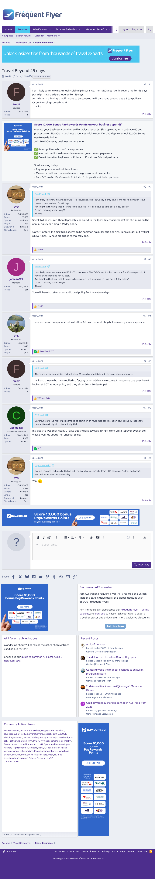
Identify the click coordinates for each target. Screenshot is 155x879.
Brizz (49, 738)
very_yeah (48, 755)
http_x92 (48, 758)
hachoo (8, 748)
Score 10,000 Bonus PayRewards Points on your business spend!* (78, 124)
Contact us (73, 851)
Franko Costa (36, 758)
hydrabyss (63, 751)
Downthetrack (11, 744)
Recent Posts (89, 638)
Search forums (24, 36)
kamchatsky (56, 741)
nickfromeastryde (60, 744)
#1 (150, 84)
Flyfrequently (39, 738)
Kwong (37, 751)
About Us (60, 851)
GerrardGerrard (35, 734)
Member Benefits (96, 29)
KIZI (71, 738)
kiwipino (8, 738)
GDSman (17, 738)
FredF (8, 76)
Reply (148, 114)
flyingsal (45, 741)
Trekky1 (67, 741)
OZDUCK (62, 734)
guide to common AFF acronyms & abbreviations (33, 659)
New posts (7, 36)
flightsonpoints (20, 748)
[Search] (149, 29)
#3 (149, 259)
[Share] (145, 84)
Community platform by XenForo (77, 858)
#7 (149, 458)
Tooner (27, 738)
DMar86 (22, 734)
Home (8, 29)
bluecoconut (10, 734)
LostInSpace (43, 744)
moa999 (25, 755)
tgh (6, 741)
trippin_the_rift (12, 755)
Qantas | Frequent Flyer (98, 664)
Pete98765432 (11, 731)
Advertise (142, 851)
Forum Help (118, 851)
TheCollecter (53, 748)
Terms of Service (90, 851)
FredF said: (40, 194)
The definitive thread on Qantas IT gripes (111, 657)
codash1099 (50, 734)
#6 (149, 408)
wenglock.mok (11, 751)
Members (52, 36)
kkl (54, 738)
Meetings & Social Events (99, 697)
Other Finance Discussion (99, 714)
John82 (23, 744)
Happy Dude (47, 731)
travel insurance (42, 76)
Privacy (105, 851)
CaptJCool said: (42, 465)
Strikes (36, 731)
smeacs (33, 748)
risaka (64, 748)
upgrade (100, 613)
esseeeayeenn (11, 758)
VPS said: (39, 368)
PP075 (36, 741)
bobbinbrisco (26, 751)
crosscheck (62, 738)
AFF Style (10, 851)
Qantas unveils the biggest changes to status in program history (114, 672)
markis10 (59, 731)
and (47, 351)
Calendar (39, 36)
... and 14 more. (11, 762)
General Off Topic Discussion (101, 652)
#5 (149, 361)
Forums (22, 29)
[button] (50, 29)
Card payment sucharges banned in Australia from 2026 (116, 705)
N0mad (58, 755)
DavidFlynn (26, 741)
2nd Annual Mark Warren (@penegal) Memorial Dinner (114, 688)
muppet (32, 744)
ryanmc (24, 758)
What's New (40, 29)
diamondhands (49, 751)
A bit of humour (95, 644)
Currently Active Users (19, 724)
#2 (149, 187)
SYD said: (39, 415)
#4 (149, 316)
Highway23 (14, 741)
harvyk (41, 748)
